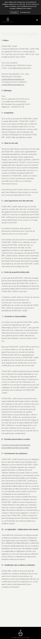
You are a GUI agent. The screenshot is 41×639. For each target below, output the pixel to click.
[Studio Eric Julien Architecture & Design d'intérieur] (8, 20)
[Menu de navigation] (37, 20)
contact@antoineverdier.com (13, 79)
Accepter (14, 12)
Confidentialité (25, 12)
